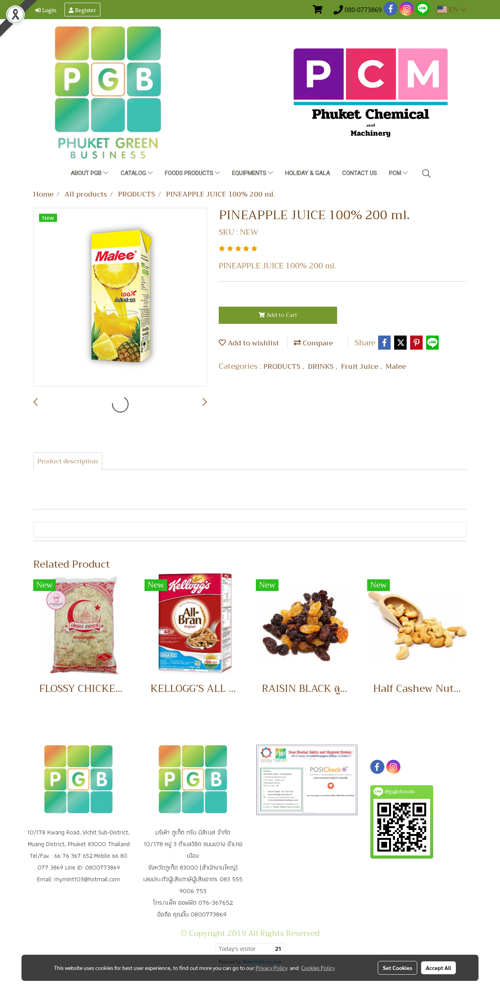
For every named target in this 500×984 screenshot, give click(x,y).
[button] (426, 173)
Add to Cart (281, 315)
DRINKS (322, 366)
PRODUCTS (282, 366)
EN (454, 9)
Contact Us (359, 173)
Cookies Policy (318, 967)
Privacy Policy (271, 967)
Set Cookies (397, 967)
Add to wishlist (252, 343)
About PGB (87, 173)
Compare (317, 343)
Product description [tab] (68, 461)
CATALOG (134, 173)
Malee (396, 366)
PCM (396, 173)
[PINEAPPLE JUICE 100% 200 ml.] (120, 297)
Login (49, 9)
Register (84, 9)
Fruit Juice (360, 366)
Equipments (250, 173)
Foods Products (190, 173)
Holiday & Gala (307, 173)
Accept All (438, 967)
